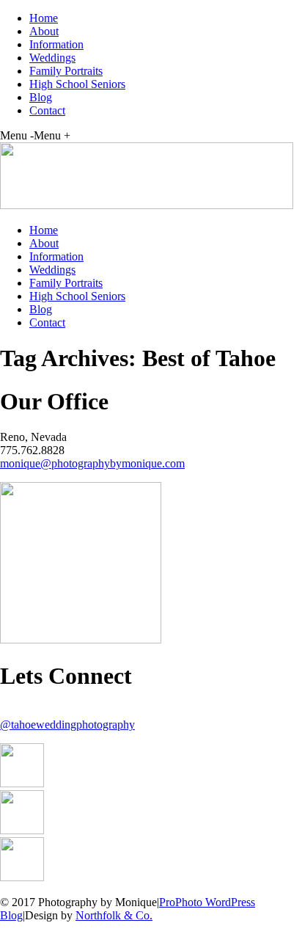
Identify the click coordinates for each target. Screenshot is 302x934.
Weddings (52, 57)
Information (56, 44)
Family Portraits (66, 71)
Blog (40, 97)
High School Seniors (77, 84)
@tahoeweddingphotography (67, 724)
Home (43, 18)
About (44, 31)
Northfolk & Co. (114, 915)
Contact (47, 110)
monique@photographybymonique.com (92, 463)
